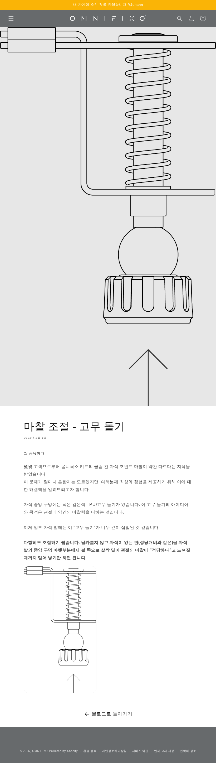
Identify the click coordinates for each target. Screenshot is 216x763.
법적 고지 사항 (164, 750)
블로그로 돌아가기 (112, 714)
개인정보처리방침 (114, 750)
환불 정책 (90, 750)
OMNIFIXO (40, 750)
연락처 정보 (188, 750)
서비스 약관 (140, 750)
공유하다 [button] (36, 453)
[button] (11, 18)
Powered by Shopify (63, 750)
